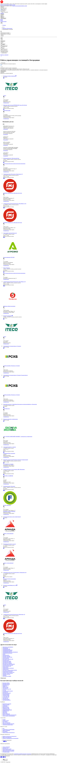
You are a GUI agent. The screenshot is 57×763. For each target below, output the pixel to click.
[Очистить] (2, 35)
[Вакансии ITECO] (29, 87)
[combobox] (5, 33)
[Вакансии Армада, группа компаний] (29, 526)
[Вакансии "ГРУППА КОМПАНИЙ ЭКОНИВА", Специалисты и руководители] (29, 429)
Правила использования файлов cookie (19, 5)
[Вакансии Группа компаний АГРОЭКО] (29, 247)
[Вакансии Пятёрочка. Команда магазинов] (29, 296)
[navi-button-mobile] (1, 23)
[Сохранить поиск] (1, 38)
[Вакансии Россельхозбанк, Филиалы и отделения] (29, 357)
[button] (1, 19)
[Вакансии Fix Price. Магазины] (29, 498)
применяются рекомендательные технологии (22, 753)
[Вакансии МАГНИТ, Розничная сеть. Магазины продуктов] (29, 186)
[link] (2, 17)
